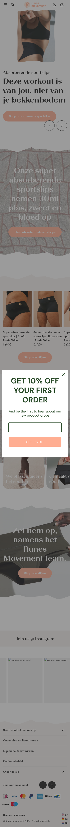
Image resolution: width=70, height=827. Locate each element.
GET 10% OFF (35, 442)
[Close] (63, 374)
